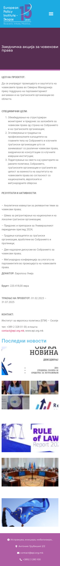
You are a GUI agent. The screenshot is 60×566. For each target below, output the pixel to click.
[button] (51, 14)
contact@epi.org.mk (13, 330)
